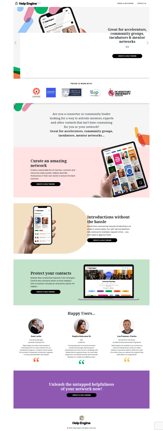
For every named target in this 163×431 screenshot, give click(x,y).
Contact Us (141, 3)
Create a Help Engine (125, 3)
